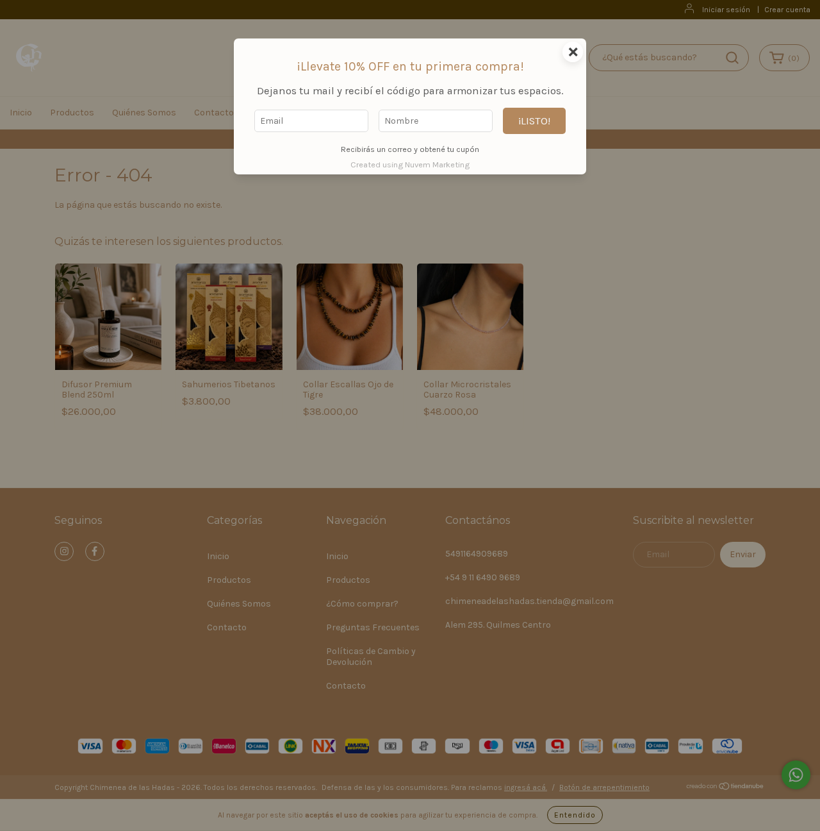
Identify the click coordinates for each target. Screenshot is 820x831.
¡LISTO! (534, 121)
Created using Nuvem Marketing (410, 164)
